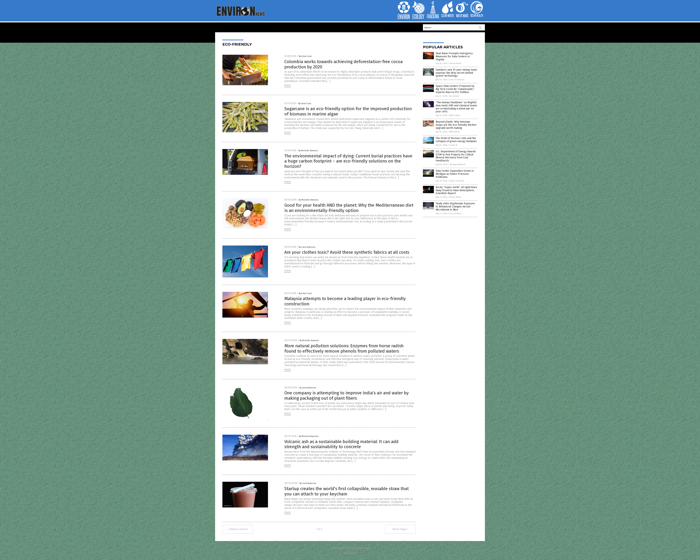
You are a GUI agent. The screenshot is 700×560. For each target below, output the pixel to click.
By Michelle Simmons (308, 150)
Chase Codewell (456, 181)
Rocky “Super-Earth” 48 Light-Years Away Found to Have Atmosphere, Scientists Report (456, 190)
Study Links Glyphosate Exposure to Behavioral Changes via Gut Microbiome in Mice (455, 206)
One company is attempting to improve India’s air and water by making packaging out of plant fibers (346, 395)
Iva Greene (454, 96)
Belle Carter (454, 115)
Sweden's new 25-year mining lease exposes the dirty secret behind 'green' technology (456, 73)
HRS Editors (454, 132)
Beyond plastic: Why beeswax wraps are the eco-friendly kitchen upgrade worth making (456, 125)
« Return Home (238, 529)
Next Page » (400, 529)
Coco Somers (455, 213)
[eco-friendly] (240, 15)
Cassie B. (454, 145)
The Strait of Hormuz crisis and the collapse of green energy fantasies (456, 140)
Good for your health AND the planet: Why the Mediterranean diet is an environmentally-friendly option (348, 208)
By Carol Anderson (307, 247)
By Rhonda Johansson (308, 436)
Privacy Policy (350, 553)
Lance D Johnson (456, 79)
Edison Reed (455, 63)
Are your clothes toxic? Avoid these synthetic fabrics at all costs (346, 252)
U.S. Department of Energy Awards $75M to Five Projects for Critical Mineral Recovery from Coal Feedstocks (456, 156)
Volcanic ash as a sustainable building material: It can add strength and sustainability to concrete (341, 444)
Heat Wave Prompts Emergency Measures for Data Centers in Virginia (454, 56)
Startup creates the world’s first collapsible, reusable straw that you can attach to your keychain (346, 491)
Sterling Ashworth (457, 164)
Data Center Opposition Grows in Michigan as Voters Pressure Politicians (455, 174)
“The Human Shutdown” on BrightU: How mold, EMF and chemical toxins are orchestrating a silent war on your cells (456, 107)
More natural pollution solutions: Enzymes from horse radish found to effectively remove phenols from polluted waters (344, 348)
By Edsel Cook (305, 56)
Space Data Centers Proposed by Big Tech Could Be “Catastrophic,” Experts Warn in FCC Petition (455, 89)
